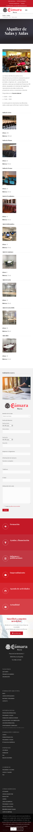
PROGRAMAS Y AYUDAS (7, 715)
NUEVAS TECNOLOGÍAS (7, 806)
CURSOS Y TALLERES (7, 772)
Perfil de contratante (21, 1)
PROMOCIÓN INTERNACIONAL (9, 713)
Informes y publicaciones (16, 557)
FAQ (3, 755)
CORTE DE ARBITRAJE (7, 812)
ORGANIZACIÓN (6, 676)
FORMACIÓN (5, 752)
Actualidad (15, 604)
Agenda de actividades (20, 588)
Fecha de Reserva (7, 420)
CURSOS (4, 734)
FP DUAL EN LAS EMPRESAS (8, 742)
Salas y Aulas (6, 15)
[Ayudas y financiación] (5, 542)
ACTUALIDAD (5, 791)
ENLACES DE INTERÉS (7, 758)
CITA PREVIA (5, 750)
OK (13, 829)
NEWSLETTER (5, 796)
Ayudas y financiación (19, 540)
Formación (14, 524)
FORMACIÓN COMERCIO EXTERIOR (10, 718)
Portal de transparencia (14, 3)
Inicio (10, 17)
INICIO (3, 693)
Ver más (20, 829)
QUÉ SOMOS (5, 671)
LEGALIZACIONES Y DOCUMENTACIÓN (10, 720)
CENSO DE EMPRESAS (7, 801)
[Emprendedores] (5, 575)
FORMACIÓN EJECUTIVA (7, 737)
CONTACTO (5, 701)
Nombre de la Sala (7, 413)
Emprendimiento (17, 572)
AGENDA (4, 799)
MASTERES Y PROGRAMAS (8, 698)
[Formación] (5, 526)
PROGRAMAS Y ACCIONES (8, 769)
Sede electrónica (11, 1)
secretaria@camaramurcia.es (20, 5)
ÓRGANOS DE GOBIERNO (8, 674)
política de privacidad (15, 506)
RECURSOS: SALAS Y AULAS (9, 809)
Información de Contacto (9, 458)
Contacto (23, 3)
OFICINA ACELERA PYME (7, 794)
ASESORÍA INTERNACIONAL (8, 723)
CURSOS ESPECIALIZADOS (8, 696)
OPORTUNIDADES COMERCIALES (9, 725)
